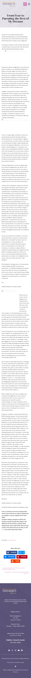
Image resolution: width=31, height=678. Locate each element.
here (3, 529)
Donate (22, 662)
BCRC (13, 378)
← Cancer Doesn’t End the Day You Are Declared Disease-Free (13, 568)
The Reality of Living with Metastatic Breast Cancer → (16, 573)
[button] (9, 650)
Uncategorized (11, 540)
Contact (17, 662)
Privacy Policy (10, 662)
